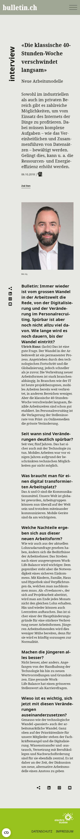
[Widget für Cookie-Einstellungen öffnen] (6, 832)
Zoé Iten (26, 185)
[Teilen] (10, 288)
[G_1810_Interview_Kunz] (40, 174)
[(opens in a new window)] (64, 818)
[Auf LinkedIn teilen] (10, 293)
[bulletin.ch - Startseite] (20, 7)
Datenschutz (41, 831)
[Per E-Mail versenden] (10, 304)
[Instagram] (10, 299)
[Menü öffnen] (73, 7)
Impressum (64, 831)
